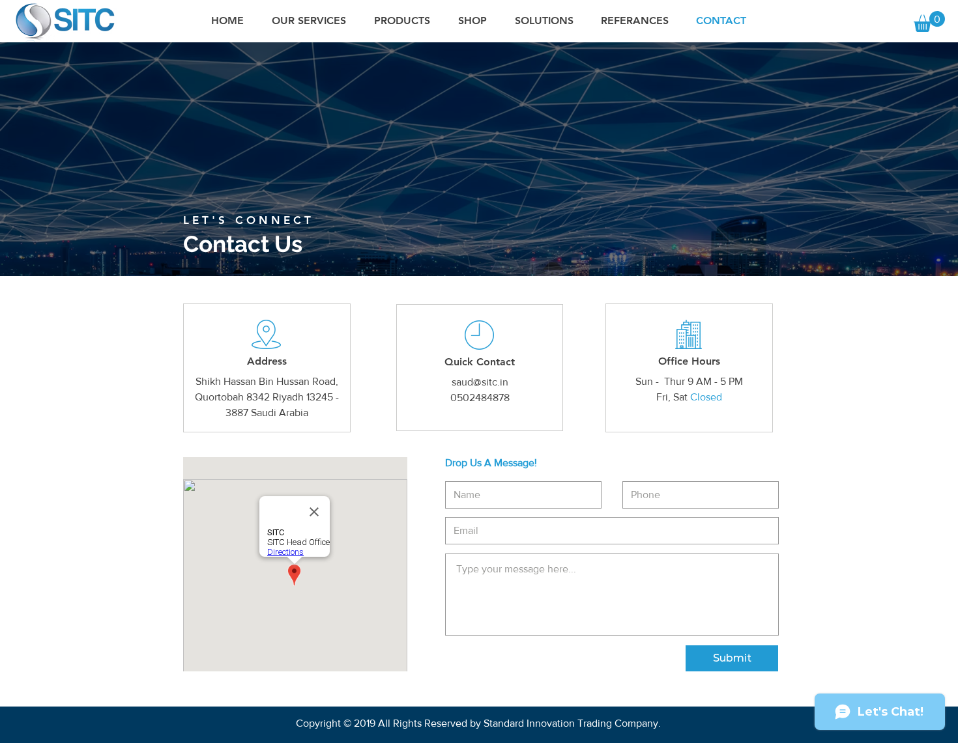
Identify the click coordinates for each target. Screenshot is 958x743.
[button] (929, 21)
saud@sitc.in (480, 381)
